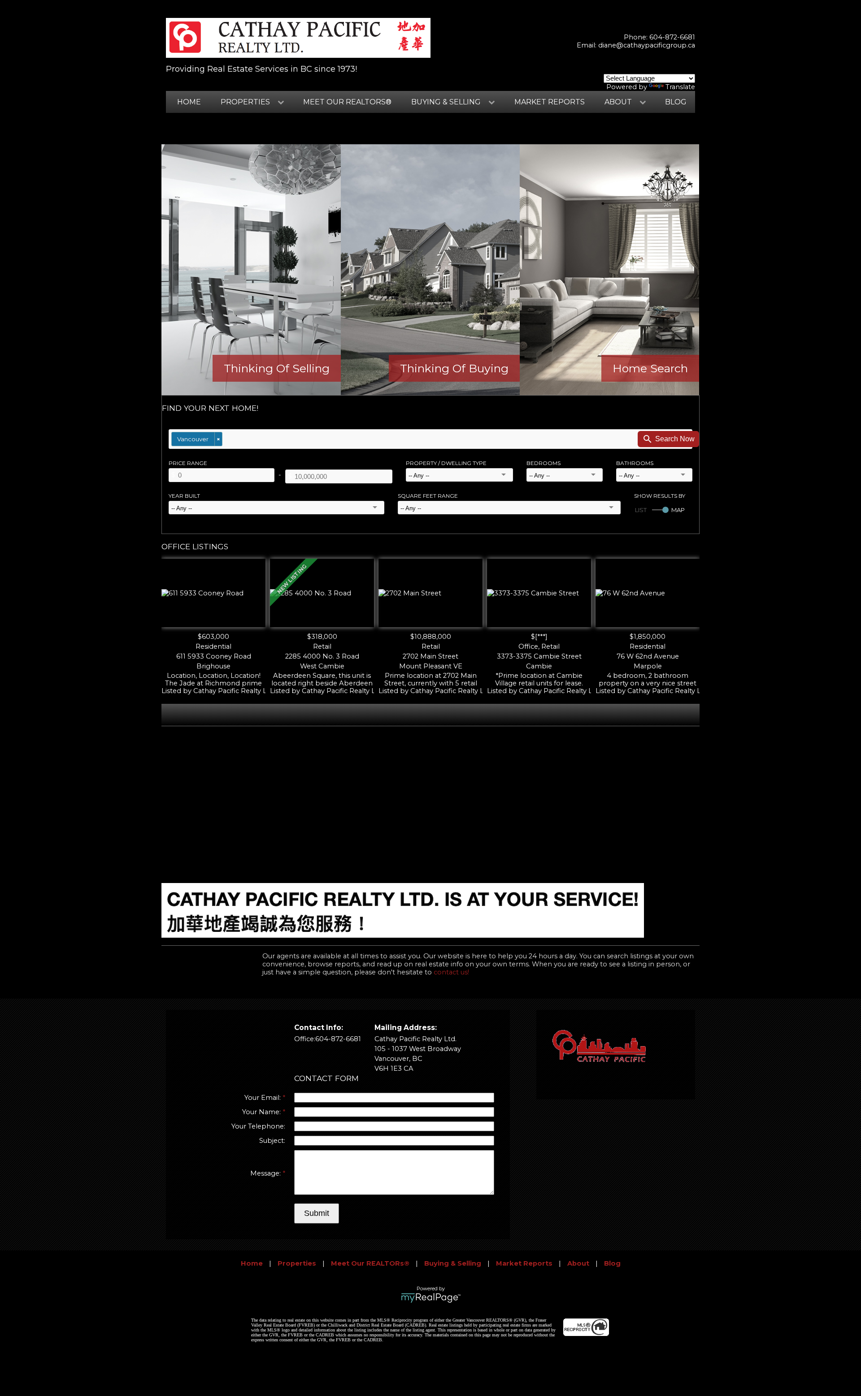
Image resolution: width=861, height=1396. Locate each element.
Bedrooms (543, 463)
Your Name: (262, 1112)
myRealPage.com (430, 1298)
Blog (676, 102)
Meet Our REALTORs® (347, 102)
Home (189, 102)
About (578, 1263)
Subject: (272, 1141)
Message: (266, 1173)
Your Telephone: (258, 1126)
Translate (680, 87)
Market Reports (549, 102)
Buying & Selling (452, 1263)
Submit (316, 1213)
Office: (304, 1039)
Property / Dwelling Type (446, 463)
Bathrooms (634, 463)
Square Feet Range (428, 495)
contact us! (451, 972)
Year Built (184, 495)
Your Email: (263, 1098)
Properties (297, 1263)
